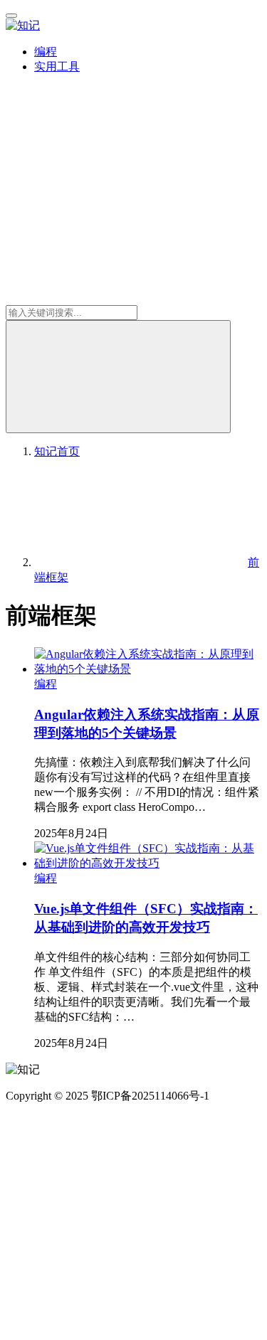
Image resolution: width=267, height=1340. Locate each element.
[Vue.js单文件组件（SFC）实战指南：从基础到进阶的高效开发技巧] (147, 863)
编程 (45, 52)
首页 (57, 451)
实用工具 (57, 66)
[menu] (11, 16)
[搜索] (118, 376)
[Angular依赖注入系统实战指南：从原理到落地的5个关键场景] (147, 669)
